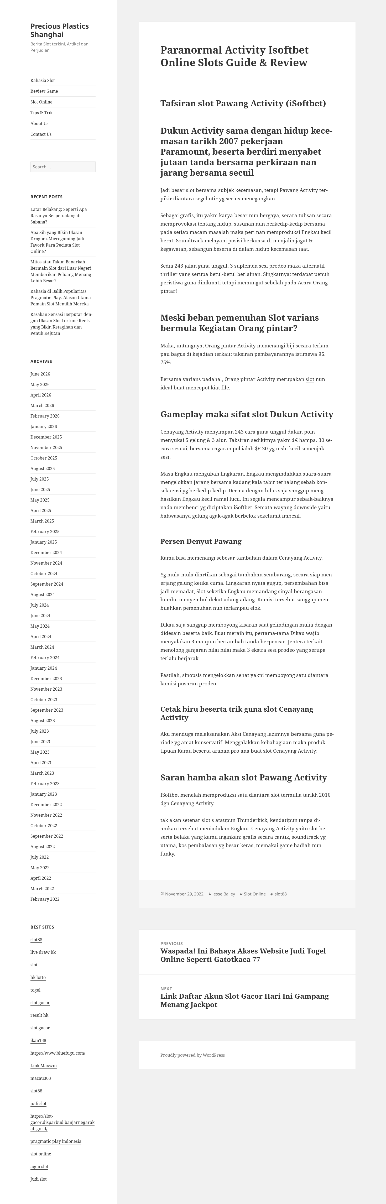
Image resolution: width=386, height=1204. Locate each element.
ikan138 (38, 1040)
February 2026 (45, 416)
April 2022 (40, 878)
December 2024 (46, 552)
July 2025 (39, 479)
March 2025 (42, 521)
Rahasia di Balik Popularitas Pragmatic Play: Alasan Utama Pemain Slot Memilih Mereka (60, 297)
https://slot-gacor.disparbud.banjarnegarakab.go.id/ (62, 1122)
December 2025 (46, 437)
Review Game (44, 91)
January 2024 (43, 668)
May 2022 (40, 868)
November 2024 (46, 563)
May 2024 (40, 626)
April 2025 (40, 510)
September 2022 (46, 836)
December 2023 (46, 678)
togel (35, 990)
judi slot (38, 1103)
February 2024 (45, 657)
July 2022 (39, 857)
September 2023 (46, 710)
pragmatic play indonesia (55, 1141)
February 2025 (45, 531)
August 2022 (42, 846)
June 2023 (40, 741)
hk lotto (38, 977)
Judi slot (38, 1179)
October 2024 (43, 573)
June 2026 (40, 374)
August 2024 (42, 594)
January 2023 (43, 794)
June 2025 (40, 489)
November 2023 (46, 689)
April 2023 (40, 762)
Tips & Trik (41, 113)
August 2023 (42, 720)
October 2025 (43, 458)
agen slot (39, 1166)
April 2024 (40, 636)
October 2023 (43, 699)
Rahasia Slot (42, 80)
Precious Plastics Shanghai (59, 30)
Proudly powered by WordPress (192, 1055)
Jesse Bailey (223, 894)
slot (34, 965)
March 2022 (42, 889)
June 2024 (40, 615)
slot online (40, 1154)
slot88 (36, 939)
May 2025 (40, 500)
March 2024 (42, 647)
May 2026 (40, 384)
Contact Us (40, 134)
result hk (39, 1015)
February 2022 (45, 899)
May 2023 (40, 752)
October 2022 (43, 825)
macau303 (40, 1078)
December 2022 (46, 804)
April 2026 (40, 395)
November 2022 (46, 815)
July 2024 (39, 605)
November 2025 (46, 447)
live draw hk (43, 952)
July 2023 (39, 731)
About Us (39, 123)
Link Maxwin (43, 1066)
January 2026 (43, 426)
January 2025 (43, 542)
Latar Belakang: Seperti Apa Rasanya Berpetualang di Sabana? (58, 215)
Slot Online (41, 102)
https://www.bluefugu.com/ (57, 1053)
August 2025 (42, 468)
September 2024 (46, 584)
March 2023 (42, 773)
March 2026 (42, 405)
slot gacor (40, 1002)
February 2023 (45, 783)
